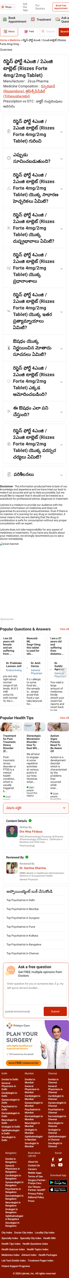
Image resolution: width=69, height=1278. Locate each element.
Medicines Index (11, 1255)
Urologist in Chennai (54, 1131)
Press (31, 1200)
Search (64, 31)
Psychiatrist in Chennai (56, 1111)
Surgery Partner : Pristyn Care (37, 1182)
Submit (55, 1011)
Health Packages (48, 1255)
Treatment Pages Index (40, 1260)
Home (3, 40)
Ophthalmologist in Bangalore (14, 1218)
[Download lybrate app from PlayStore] (58, 1184)
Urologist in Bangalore (11, 1211)
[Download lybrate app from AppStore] (58, 1191)
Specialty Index (10, 1238)
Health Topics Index (37, 1249)
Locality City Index (45, 1232)
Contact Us (34, 1165)
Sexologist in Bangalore (12, 1224)
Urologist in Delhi (11, 1126)
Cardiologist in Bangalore (13, 1177)
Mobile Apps (35, 1172)
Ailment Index (29, 1255)
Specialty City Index (30, 1238)
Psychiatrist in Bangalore (13, 1191)
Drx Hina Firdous (31, 831)
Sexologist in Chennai (55, 1145)
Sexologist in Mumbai (32, 1145)
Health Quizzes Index (13, 1249)
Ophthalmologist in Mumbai (34, 1138)
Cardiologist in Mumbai (32, 1098)
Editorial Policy (36, 1197)
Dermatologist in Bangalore (14, 1197)
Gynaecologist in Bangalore (14, 1184)
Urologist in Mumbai (31, 1131)
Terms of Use (35, 1176)
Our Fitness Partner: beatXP (36, 1188)
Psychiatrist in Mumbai (32, 1111)
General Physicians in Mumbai (32, 1089)
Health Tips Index (11, 1243)
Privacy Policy (35, 1193)
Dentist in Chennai (53, 1081)
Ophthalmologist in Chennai (57, 1138)
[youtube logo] (60, 1166)
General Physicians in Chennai (55, 1089)
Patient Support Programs (16, 1266)
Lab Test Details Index (14, 1260)
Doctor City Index (23, 1232)
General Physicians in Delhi (9, 1086)
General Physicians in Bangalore (12, 1168)
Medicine (15, 40)
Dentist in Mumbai (30, 1081)
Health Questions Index (35, 1243)
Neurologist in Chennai (55, 1125)
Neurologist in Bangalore (13, 1204)
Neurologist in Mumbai (32, 1125)
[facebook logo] (53, 1161)
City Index (7, 1232)
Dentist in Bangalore (10, 1160)
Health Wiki (49, 1238)
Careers (32, 1169)
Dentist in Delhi (10, 1079)
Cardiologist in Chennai (56, 1098)
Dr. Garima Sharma (33, 868)
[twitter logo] (60, 1161)
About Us (33, 1161)
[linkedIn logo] (53, 1166)
